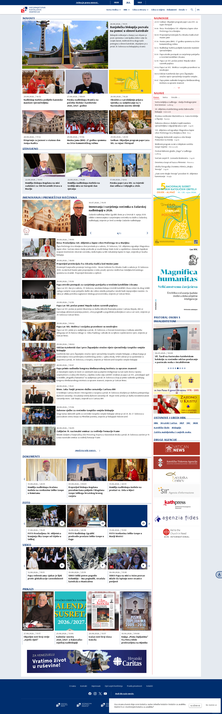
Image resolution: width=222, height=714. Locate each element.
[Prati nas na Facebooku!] (89, 693)
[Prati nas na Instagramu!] (95, 693)
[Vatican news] (176, 448)
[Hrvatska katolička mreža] (62, 705)
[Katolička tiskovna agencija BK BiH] (176, 462)
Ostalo (182, 9)
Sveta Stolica (112, 9)
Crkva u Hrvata (139, 9)
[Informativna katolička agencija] (84, 705)
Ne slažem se (211, 705)
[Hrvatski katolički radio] (107, 705)
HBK (125, 9)
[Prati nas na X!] (100, 693)
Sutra (165, 97)
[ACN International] (176, 533)
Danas (156, 97)
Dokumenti (172, 9)
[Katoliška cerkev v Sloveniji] (176, 476)
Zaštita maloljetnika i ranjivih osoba (172, 432)
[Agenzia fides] (176, 518)
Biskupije (176, 427)
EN (198, 9)
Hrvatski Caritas (169, 423)
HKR (140, 2)
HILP (182, 423)
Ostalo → (175, 97)
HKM (116, 2)
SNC (189, 423)
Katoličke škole (161, 427)
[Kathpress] (176, 504)
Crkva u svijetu (158, 9)
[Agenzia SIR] (176, 490)
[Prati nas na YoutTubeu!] (105, 693)
